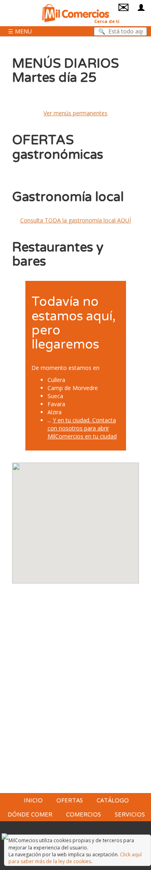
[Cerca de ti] (75, 12)
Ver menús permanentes (75, 113)
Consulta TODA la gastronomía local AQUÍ (75, 220)
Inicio (33, 800)
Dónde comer (30, 814)
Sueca (55, 396)
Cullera (56, 380)
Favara (56, 404)
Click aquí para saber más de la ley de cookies (75, 858)
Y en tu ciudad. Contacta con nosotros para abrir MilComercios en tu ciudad (82, 428)
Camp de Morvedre (73, 388)
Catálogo (113, 800)
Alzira (55, 412)
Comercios (83, 814)
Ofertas (69, 800)
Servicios (130, 814)
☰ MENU (20, 31)
